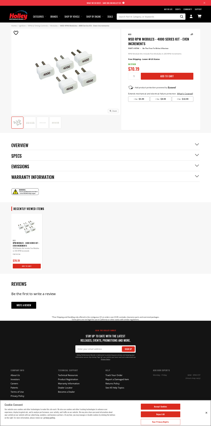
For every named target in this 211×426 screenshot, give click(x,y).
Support (198, 9)
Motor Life (168, 9)
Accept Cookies (160, 406)
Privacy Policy (105, 359)
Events (178, 9)
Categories (38, 16)
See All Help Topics (115, 387)
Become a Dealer (66, 391)
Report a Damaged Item (117, 379)
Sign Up (128, 349)
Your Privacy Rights (160, 421)
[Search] (182, 16)
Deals (110, 16)
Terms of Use (17, 391)
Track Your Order (114, 375)
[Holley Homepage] (18, 12)
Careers (14, 383)
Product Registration (68, 379)
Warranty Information (69, 383)
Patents (14, 387)
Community (187, 9)
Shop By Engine (93, 16)
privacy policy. (49, 417)
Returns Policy (113, 383)
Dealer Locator (65, 387)
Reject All (160, 414)
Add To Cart (167, 76)
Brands (54, 16)
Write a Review (24, 305)
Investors (15, 379)
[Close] (206, 413)
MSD (129, 34)
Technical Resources (68, 375)
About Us (15, 375)
